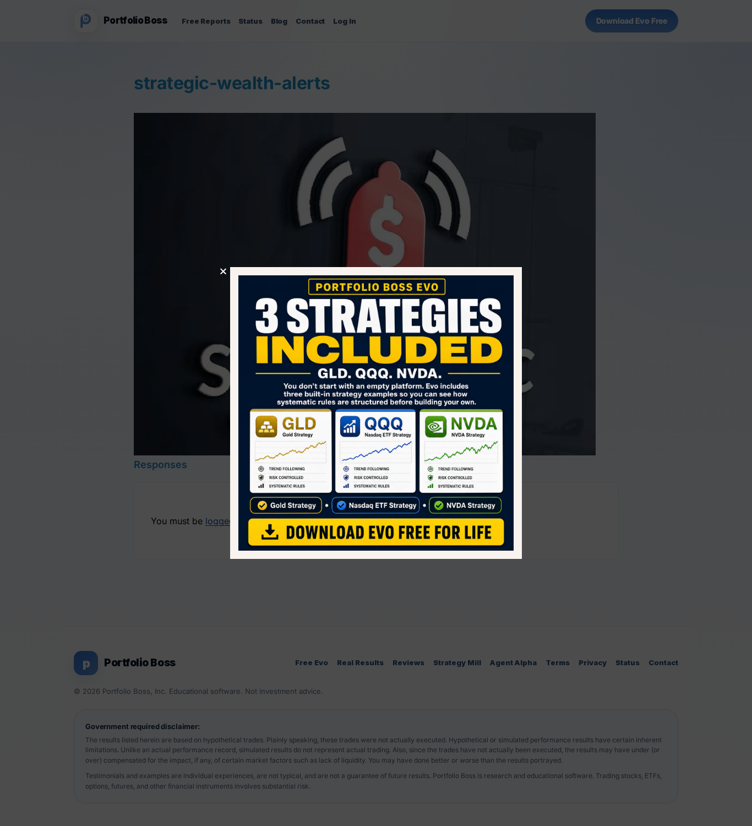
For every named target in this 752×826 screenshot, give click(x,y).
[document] (376, 413)
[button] (223, 271)
